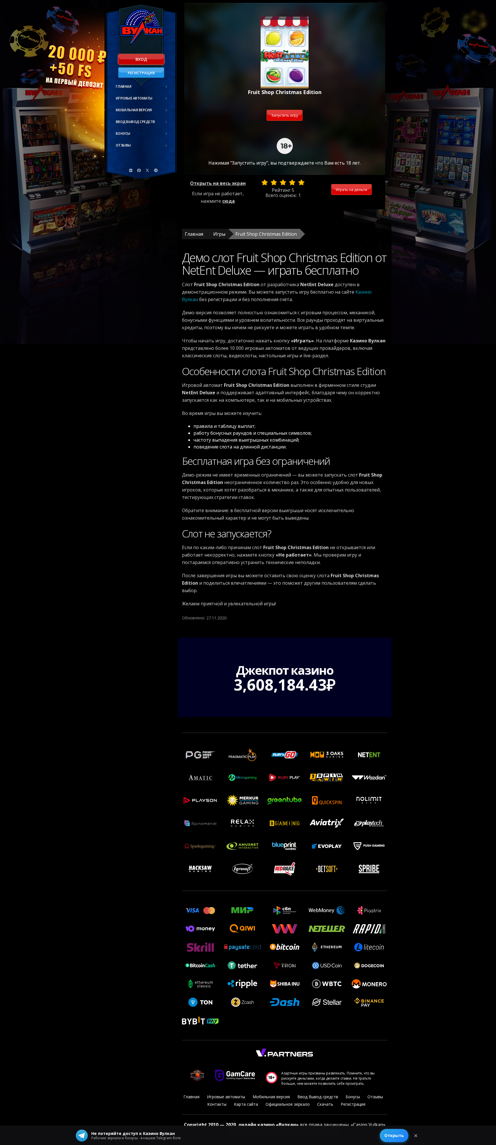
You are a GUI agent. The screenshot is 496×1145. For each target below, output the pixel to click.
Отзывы (123, 145)
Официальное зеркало (288, 1104)
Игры (219, 234)
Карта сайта (246, 1104)
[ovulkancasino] (139, 170)
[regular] (283, 182)
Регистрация (141, 72)
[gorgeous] (301, 182)
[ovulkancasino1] (131, 170)
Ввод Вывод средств (135, 121)
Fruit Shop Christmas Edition (266, 234)
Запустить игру (284, 115)
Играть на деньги (351, 189)
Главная (123, 86)
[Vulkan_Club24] (156, 170)
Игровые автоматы (134, 98)
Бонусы (123, 133)
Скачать (325, 1104)
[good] (292, 182)
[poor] (274, 182)
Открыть (394, 1135)
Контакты (216, 1104)
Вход (141, 59)
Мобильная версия (134, 110)
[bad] (264, 182)
